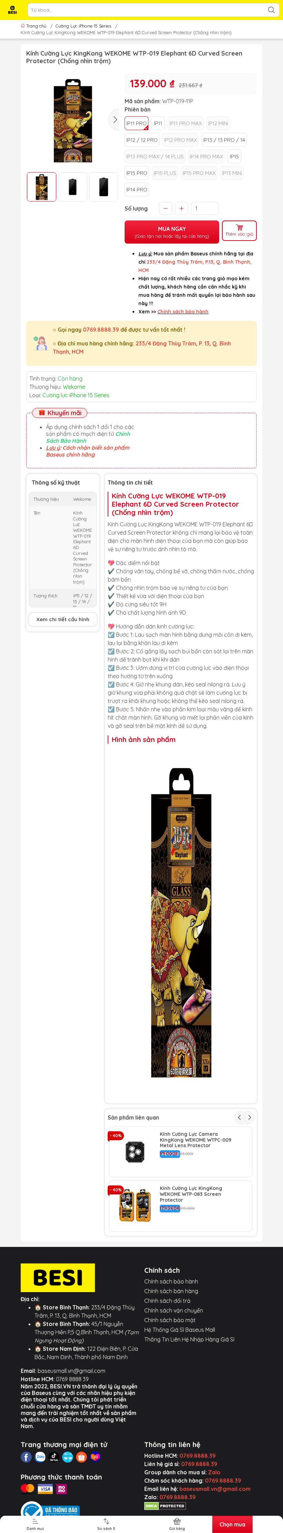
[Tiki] (67, 1457)
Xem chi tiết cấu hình (62, 619)
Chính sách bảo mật (170, 1320)
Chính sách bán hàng (171, 1291)
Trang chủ (36, 26)
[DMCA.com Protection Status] (165, 1505)
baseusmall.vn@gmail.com (71, 1370)
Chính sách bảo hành (171, 1281)
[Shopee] (81, 1457)
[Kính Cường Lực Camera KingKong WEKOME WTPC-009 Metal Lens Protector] (134, 1152)
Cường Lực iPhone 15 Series (83, 26)
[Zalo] (40, 1457)
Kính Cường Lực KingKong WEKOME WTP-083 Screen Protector (191, 1194)
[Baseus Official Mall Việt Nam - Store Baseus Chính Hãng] (12, 10)
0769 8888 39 (72, 1379)
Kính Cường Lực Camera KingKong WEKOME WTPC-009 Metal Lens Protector (195, 1140)
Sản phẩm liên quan (133, 1117)
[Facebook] (26, 1457)
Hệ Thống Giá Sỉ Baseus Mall (179, 1329)
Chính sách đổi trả (167, 1300)
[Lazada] (95, 1457)
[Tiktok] (53, 1457)
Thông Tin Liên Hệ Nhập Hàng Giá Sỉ (189, 1339)
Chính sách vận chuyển (173, 1310)
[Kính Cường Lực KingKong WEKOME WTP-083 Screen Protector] (134, 1206)
